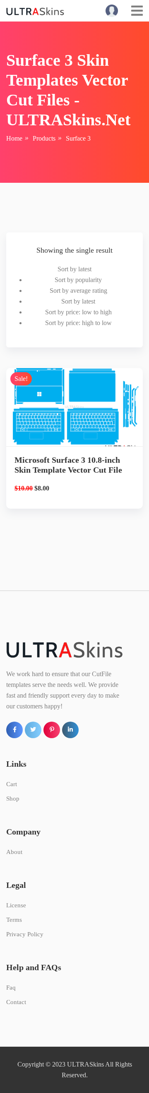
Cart (11, 784)
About (14, 852)
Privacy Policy (24, 934)
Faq (11, 987)
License (16, 905)
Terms (14, 919)
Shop (12, 798)
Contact (16, 1002)
